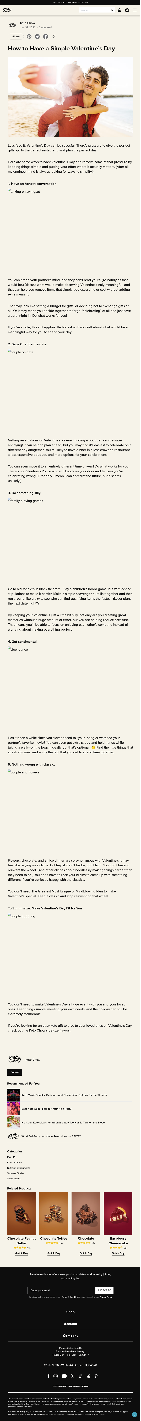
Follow (13, 1072)
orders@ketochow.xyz (72, 1351)
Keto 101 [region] (10, 1157)
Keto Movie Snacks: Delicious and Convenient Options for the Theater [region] (63, 1095)
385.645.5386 (73, 1348)
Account (69, 1323)
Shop (69, 1312)
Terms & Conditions (69, 1297)
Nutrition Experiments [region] (17, 1168)
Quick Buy (20, 1253)
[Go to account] (119, 10)
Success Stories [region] (14, 1173)
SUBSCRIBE (103, 1290)
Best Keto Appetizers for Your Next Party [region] (45, 1109)
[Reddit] (87, 1376)
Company (69, 1335)
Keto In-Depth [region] (13, 1162)
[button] (132, 1414)
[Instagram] (54, 1376)
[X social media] (71, 1376)
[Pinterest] (95, 1376)
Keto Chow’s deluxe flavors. (48, 1030)
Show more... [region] (13, 1178)
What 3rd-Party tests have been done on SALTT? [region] (49, 1136)
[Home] (7, 10)
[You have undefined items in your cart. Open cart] (124, 10)
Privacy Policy (104, 1297)
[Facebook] (47, 1376)
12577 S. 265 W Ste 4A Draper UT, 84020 (69, 1365)
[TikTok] (79, 1376)
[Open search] (112, 10)
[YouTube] (63, 1376)
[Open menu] (132, 10)
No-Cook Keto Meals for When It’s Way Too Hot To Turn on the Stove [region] (62, 1122)
